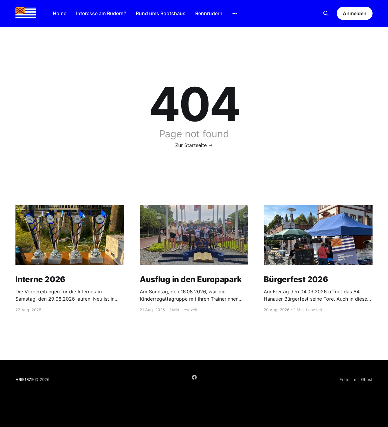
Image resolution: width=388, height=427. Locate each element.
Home (59, 13)
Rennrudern (208, 13)
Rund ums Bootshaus (161, 13)
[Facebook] (194, 377)
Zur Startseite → (194, 145)
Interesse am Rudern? (101, 13)
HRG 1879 (24, 379)
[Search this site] (326, 13)
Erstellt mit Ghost (356, 379)
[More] (234, 13)
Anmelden (354, 13)
